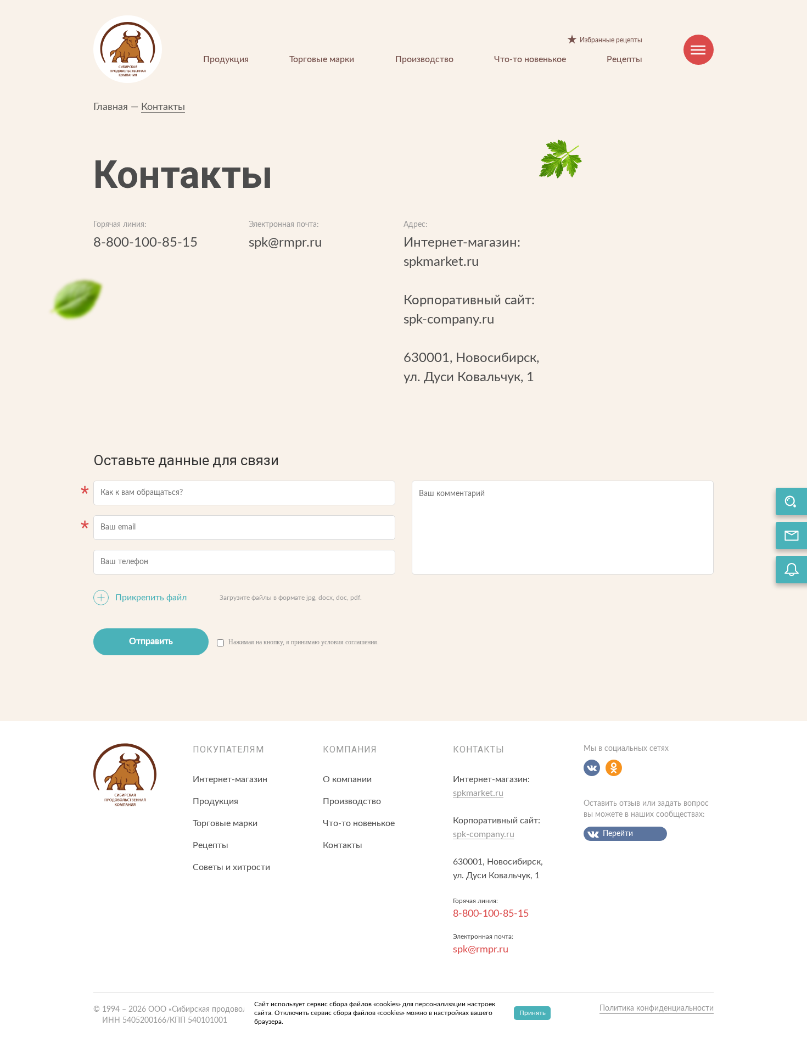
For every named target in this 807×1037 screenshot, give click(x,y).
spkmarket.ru (441, 262)
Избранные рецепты (611, 40)
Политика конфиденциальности (656, 1008)
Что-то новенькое (530, 59)
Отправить (151, 641)
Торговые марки (321, 59)
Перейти (618, 834)
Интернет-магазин (230, 779)
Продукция (226, 59)
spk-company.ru (449, 319)
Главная (110, 107)
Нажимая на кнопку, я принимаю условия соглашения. (303, 642)
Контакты (163, 107)
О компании (347, 779)
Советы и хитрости (231, 867)
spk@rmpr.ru (285, 242)
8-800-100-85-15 (145, 242)
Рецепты (624, 59)
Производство (424, 59)
